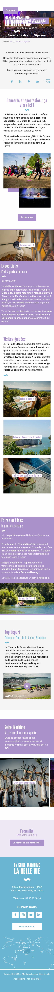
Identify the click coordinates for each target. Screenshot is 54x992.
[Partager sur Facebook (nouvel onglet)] (11, 82)
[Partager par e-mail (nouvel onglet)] (37, 82)
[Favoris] (43, 24)
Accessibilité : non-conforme (27, 979)
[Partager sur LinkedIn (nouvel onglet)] (20, 82)
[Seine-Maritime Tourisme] (16, 24)
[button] (49, 24)
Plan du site (44, 974)
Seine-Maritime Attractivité (9, 4)
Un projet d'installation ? (27, 4)
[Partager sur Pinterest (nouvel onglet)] (28, 82)
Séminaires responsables (43, 4)
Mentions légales (30, 974)
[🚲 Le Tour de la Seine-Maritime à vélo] (27, 686)
